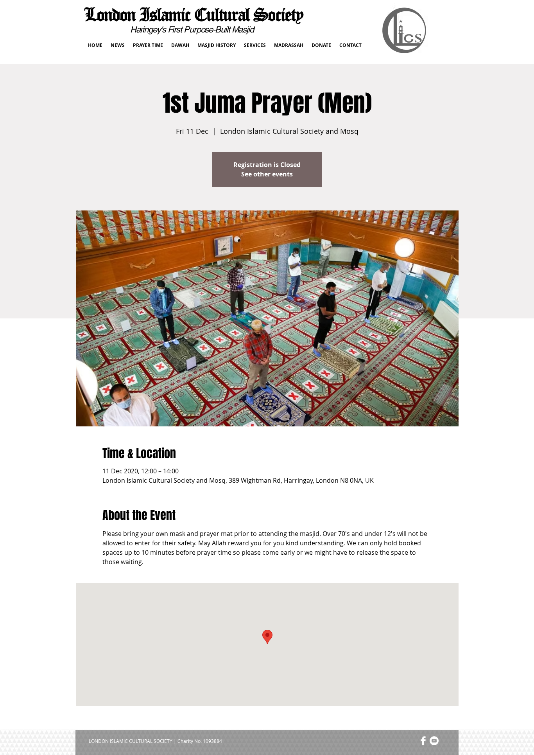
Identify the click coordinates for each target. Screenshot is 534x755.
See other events (267, 174)
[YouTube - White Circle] (434, 740)
